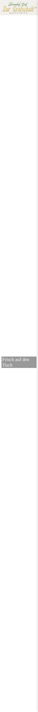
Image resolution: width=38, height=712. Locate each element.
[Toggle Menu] (36, 7)
